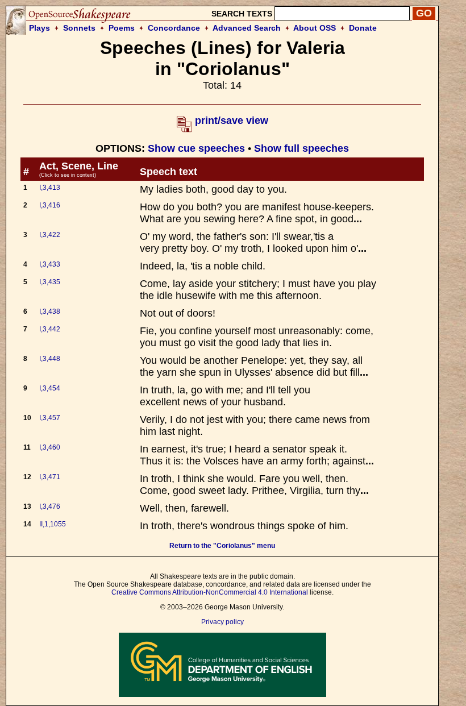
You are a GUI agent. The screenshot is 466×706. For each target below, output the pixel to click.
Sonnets (79, 27)
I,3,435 (49, 282)
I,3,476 (49, 506)
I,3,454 (49, 388)
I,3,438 (49, 311)
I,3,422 (49, 235)
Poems (122, 27)
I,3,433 (49, 264)
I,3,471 (49, 477)
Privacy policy (222, 622)
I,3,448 (49, 359)
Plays (39, 27)
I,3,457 (49, 418)
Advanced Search (247, 27)
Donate (363, 27)
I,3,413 (49, 188)
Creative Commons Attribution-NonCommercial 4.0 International (209, 592)
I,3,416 (49, 205)
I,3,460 (49, 447)
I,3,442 (49, 329)
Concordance (174, 27)
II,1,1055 (52, 524)
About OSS (314, 27)
